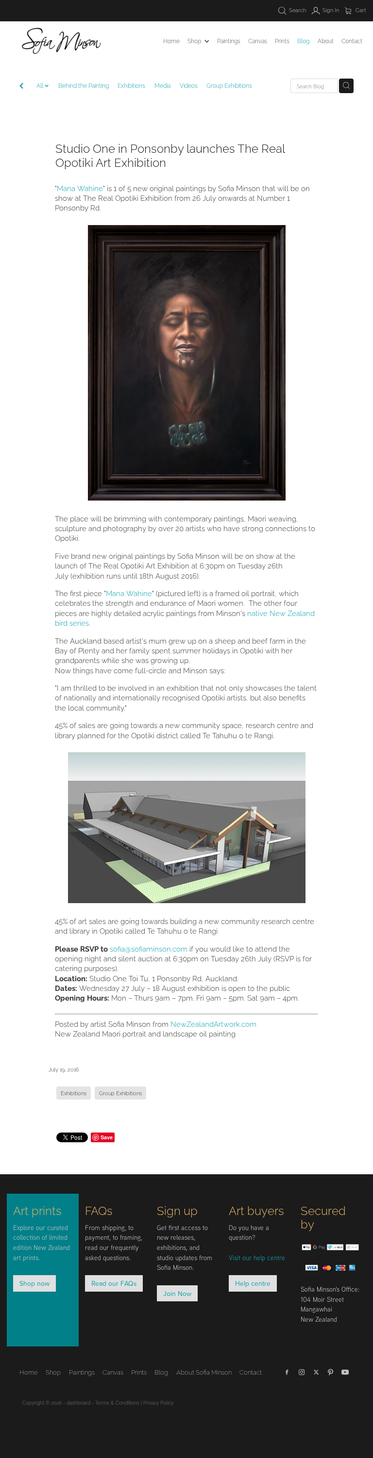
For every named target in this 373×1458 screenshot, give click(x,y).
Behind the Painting (83, 85)
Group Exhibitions (229, 85)
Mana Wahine (80, 188)
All (40, 85)
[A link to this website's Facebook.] (287, 1372)
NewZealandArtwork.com (213, 1023)
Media (162, 85)
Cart (360, 9)
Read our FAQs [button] (113, 1283)
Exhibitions (131, 85)
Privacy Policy (158, 1402)
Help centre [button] (253, 1283)
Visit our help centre (257, 1257)
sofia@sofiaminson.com (148, 948)
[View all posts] (21, 86)
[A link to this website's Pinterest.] (330, 1372)
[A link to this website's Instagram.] (301, 1372)
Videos (189, 85)
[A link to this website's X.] (316, 1372)
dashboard (78, 1402)
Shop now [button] (34, 1283)
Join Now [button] (177, 1293)
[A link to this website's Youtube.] (345, 1372)
